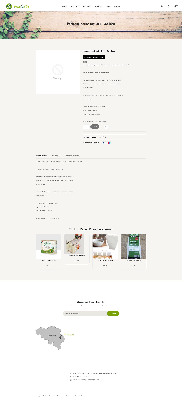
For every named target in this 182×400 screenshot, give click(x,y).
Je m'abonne (113, 313)
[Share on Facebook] (103, 137)
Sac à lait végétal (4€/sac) (105, 260)
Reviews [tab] (56, 155)
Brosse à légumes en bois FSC (77, 255)
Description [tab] (41, 155)
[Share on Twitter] (100, 137)
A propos (98, 6)
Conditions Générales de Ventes (75, 396)
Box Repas (86, 6)
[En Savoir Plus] (48, 248)
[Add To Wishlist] (106, 126)
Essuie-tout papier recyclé (48, 260)
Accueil (64, 6)
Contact (117, 6)
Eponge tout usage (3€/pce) (133, 260)
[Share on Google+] (106, 137)
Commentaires (72, 155)
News (108, 6)
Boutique (74, 6)
